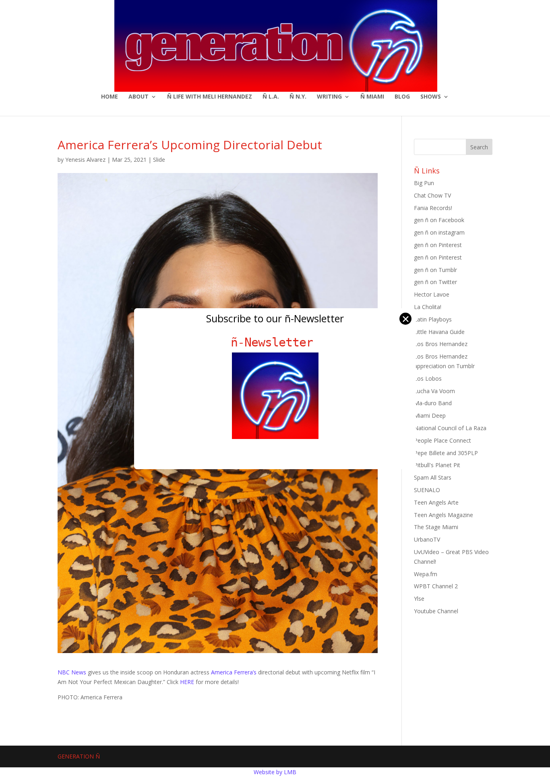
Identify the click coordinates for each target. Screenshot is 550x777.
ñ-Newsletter (275, 342)
